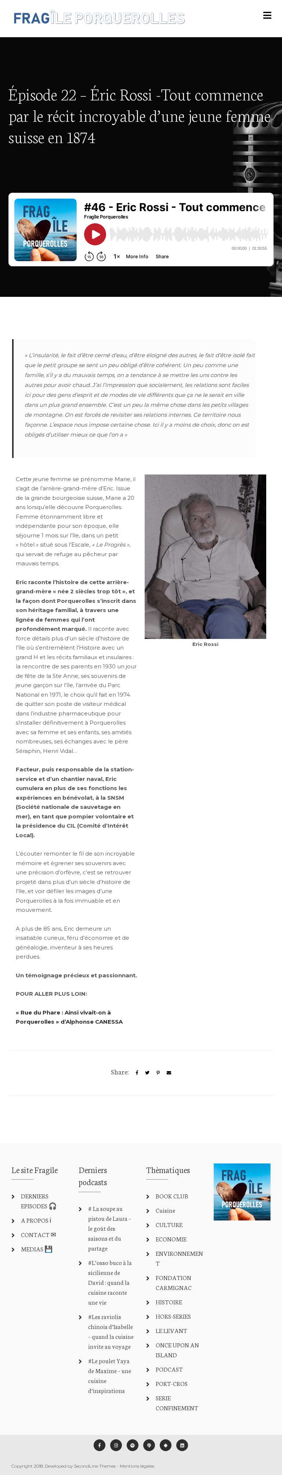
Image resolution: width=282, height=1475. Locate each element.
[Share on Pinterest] (158, 1073)
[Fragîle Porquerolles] (98, 18)
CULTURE (169, 1224)
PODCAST (169, 1369)
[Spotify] (132, 1445)
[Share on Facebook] (137, 1073)
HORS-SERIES (173, 1316)
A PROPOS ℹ (36, 1220)
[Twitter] (147, 1073)
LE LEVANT (171, 1330)
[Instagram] (116, 1445)
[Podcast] (149, 1445)
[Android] (165, 1445)
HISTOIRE (169, 1301)
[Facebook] (99, 1445)
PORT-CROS (172, 1383)
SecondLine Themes (95, 1466)
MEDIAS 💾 (37, 1248)
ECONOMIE (171, 1238)
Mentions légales (137, 1466)
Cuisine (165, 1210)
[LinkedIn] (182, 1445)
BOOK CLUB (172, 1195)
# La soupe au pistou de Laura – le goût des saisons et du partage (109, 1228)
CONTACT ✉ (38, 1234)
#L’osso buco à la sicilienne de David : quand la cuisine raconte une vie (110, 1282)
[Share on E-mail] (169, 1073)
